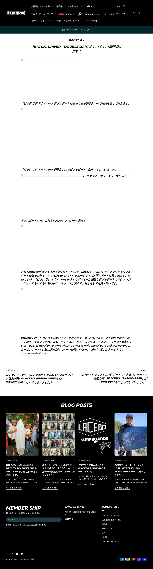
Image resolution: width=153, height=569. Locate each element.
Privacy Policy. (29, 525)
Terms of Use (17, 525)
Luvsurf (15, 559)
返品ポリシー (106, 524)
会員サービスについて (110, 541)
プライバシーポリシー (110, 515)
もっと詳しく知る (14, 487)
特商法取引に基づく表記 (111, 520)
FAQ (103, 533)
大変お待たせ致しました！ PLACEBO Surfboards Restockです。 (92, 468)
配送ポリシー (106, 528)
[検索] (134, 13)
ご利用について (107, 537)
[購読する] (59, 519)
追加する (69, 519)
